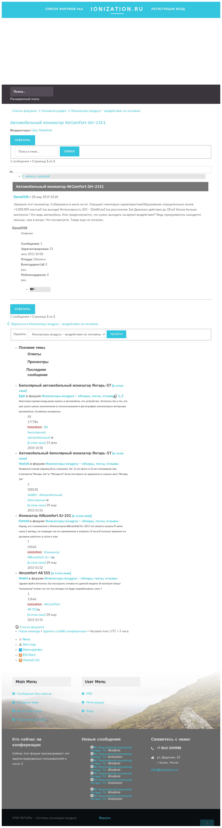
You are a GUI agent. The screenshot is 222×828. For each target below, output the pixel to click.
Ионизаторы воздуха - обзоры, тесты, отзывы (78, 396)
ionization (35, 552)
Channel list (31, 660)
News (26, 639)
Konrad (24, 521)
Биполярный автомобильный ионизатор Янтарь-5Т (65, 385)
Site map (29, 644)
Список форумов (24, 111)
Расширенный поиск (24, 99)
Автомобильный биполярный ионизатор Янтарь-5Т (65, 453)
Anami (23, 578)
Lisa (34, 130)
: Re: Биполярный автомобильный (39, 432)
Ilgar (22, 396)
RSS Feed (28, 655)
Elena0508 (21, 197)
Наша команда (29, 631)
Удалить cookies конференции (65, 631)
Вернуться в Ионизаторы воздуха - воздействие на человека (54, 324)
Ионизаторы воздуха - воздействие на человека (105, 111)
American (45, 130)
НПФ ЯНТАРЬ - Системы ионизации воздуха (44, 818)
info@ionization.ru (164, 770)
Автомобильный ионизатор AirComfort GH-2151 (57, 122)
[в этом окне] (37, 443)
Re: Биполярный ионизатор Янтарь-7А (111, 749)
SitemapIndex (32, 650)
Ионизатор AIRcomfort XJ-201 (45, 516)
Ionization (35, 427)
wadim (32, 495)
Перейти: (19, 334)
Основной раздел (53, 111)
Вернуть (105, 818)
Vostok (24, 464)
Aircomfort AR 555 (34, 573)
